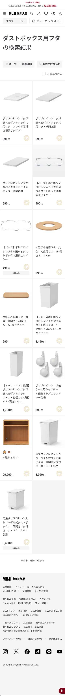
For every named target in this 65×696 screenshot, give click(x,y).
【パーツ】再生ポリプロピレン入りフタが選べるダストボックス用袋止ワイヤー (48, 189)
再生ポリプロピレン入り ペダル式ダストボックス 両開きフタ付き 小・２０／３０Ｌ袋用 (15, 526)
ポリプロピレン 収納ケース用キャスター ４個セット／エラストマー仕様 (48, 391)
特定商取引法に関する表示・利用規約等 (22, 630)
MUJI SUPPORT (11, 590)
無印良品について (11, 626)
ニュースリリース (11, 622)
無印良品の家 (9, 598)
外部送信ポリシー (36, 638)
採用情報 (27, 622)
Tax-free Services (29, 614)
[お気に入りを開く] (46, 12)
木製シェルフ (10, 457)
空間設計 (26, 590)
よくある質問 (41, 590)
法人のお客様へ (10, 614)
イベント (19, 586)
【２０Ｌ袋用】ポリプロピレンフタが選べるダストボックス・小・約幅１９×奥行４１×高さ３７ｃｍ (48, 325)
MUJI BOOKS (24, 602)
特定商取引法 (55, 638)
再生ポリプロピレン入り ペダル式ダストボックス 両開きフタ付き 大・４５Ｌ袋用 (48, 460)
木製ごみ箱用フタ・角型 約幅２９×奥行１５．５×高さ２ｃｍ (15, 321)
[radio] (4, 452)
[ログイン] (39, 12)
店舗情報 (7, 586)
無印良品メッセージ (45, 622)
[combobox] (15, 21)
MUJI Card (36, 610)
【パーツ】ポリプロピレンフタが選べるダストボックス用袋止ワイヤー (15, 253)
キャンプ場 (45, 598)
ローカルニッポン (36, 586)
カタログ (22, 610)
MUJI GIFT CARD (53, 610)
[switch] (26, 138)
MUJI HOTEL (41, 602)
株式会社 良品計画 (33, 626)
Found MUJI (9, 602)
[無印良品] (14, 579)
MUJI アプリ (9, 610)
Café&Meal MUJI (27, 598)
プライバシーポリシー (13, 638)
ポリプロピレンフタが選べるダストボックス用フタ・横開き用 (48, 122)
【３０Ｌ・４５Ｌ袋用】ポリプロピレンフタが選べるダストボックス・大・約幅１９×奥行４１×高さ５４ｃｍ (16, 393)
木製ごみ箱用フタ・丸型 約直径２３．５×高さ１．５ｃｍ (49, 251)
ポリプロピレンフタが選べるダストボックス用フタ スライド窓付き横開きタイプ (15, 124)
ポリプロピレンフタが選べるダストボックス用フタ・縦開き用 (15, 187)
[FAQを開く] (53, 12)
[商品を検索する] (31, 12)
